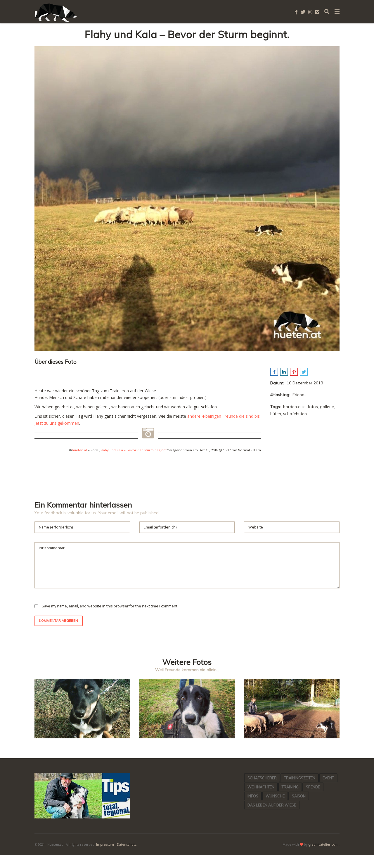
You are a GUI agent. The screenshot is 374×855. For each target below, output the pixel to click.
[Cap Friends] (82, 737)
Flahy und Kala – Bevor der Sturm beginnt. (134, 450)
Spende (313, 787)
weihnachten (260, 787)
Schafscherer (262, 777)
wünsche (275, 796)
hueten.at (79, 450)
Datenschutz (126, 844)
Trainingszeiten (299, 777)
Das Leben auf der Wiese (271, 805)
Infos (252, 796)
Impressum (105, 844)
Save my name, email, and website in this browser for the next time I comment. (110, 606)
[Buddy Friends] (187, 737)
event (328, 777)
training (290, 787)
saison (299, 796)
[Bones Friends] (292, 737)
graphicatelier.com (324, 844)
